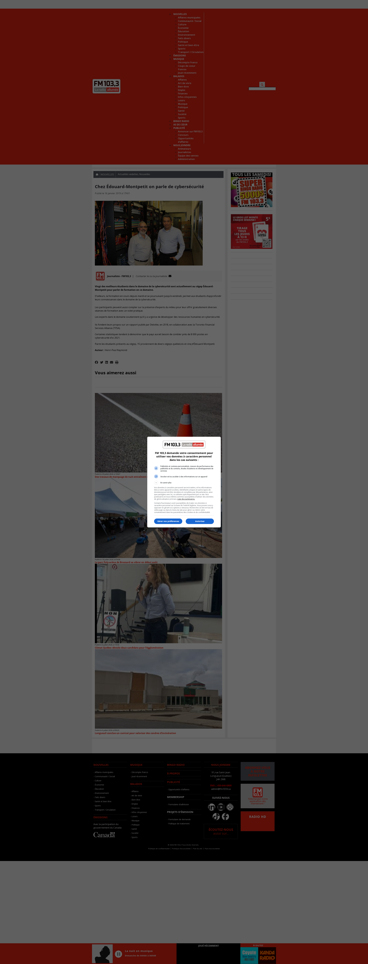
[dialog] (184, 482)
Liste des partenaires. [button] (186, 499)
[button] (184, 483)
